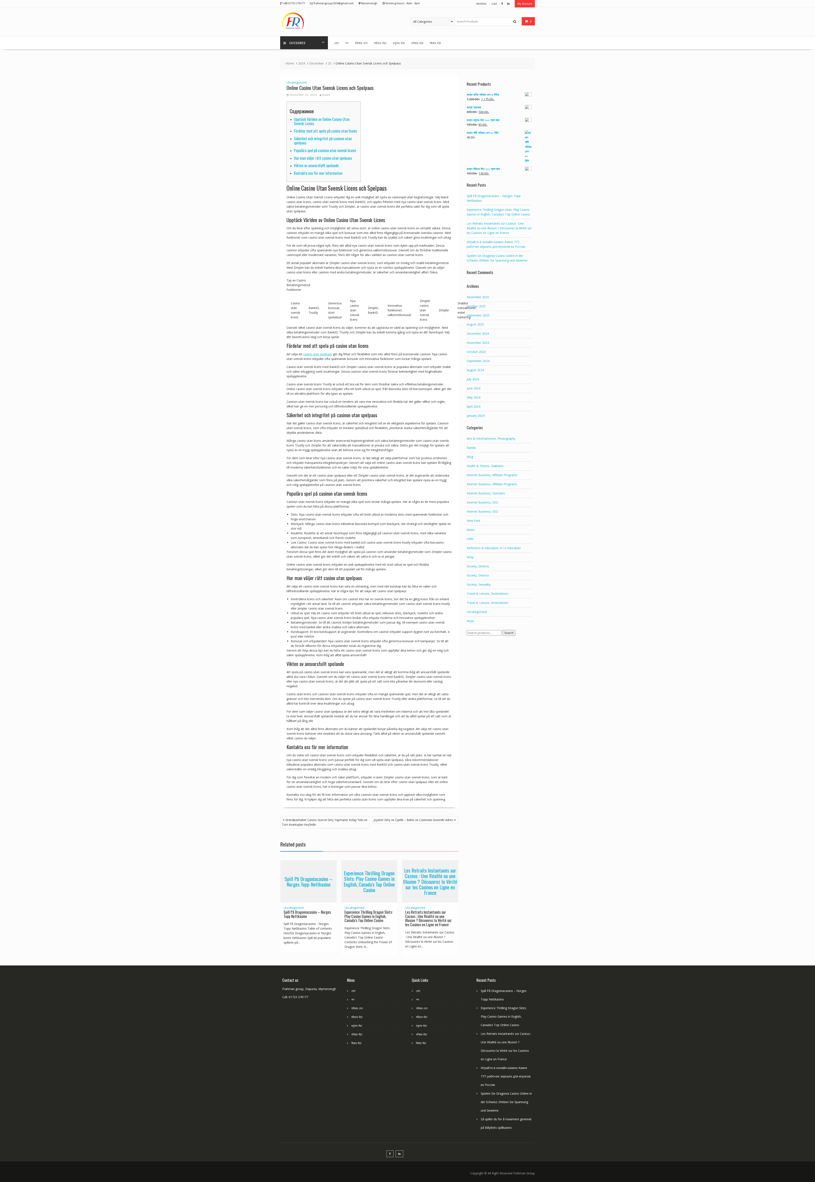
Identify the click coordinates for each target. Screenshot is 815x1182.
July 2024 (473, 379)
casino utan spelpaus (317, 354)
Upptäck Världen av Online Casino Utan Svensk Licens (322, 121)
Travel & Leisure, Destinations (487, 594)
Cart (494, 4)
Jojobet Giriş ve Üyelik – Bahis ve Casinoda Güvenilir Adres (413, 820)
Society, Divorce (478, 566)
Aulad (326, 95)
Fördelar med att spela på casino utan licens (325, 131)
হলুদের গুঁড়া (399, 43)
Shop (470, 557)
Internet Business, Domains (486, 493)
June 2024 (473, 388)
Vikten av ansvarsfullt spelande (316, 165)
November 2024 (478, 343)
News (471, 530)
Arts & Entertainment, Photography (491, 438)
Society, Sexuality (478, 584)
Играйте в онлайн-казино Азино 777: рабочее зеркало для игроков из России (506, 1076)
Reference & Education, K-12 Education (494, 548)
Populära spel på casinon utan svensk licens (325, 150)
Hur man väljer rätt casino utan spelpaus (323, 158)
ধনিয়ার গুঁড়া (417, 43)
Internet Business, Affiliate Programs (492, 475)
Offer (470, 539)
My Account (524, 4)
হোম (336, 43)
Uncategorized (296, 82)
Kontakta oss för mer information (318, 173)
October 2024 (476, 352)
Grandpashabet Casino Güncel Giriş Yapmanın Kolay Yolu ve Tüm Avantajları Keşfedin (324, 822)
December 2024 (478, 334)
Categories (297, 43)
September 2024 (478, 361)
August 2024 (475, 370)
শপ (346, 43)
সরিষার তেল (361, 43)
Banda (471, 448)
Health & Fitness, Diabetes (485, 466)
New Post (473, 521)
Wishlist (481, 4)
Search (509, 633)
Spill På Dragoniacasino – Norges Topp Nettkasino (308, 881)
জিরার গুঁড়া (435, 43)
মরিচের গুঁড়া (380, 43)
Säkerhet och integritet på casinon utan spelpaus (323, 140)
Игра (470, 621)
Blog (470, 457)
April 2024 (473, 406)
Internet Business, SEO (482, 502)
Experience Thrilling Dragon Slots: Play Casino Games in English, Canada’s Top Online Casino (369, 881)
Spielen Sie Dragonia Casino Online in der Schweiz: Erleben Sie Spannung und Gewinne (506, 1101)
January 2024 (476, 416)
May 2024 (473, 397)
